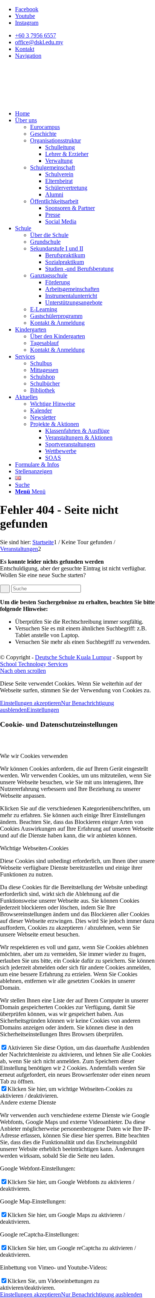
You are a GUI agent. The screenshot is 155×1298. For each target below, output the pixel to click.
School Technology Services (34, 664)
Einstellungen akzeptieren (30, 703)
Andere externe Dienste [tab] (28, 1102)
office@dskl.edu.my (39, 42)
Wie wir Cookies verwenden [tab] (34, 756)
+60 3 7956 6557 (35, 35)
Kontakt (24, 49)
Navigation (28, 56)
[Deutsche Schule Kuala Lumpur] (56, 101)
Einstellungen (43, 710)
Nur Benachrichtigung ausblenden (101, 1294)
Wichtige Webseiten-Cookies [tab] (34, 848)
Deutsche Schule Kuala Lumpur (73, 657)
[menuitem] (85, 35)
